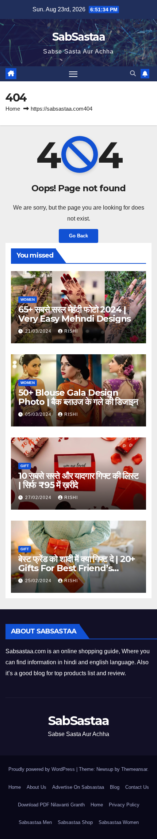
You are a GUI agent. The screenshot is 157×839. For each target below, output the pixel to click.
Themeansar (134, 769)
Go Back (78, 236)
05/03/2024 (39, 414)
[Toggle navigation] (73, 74)
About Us (36, 787)
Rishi (71, 331)
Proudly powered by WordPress (42, 769)
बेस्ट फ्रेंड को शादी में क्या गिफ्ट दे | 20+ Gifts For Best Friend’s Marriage (76, 568)
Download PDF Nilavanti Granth (51, 804)
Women (27, 299)
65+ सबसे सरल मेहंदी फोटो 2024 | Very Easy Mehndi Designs (74, 314)
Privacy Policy (124, 804)
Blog (114, 787)
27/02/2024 (39, 497)
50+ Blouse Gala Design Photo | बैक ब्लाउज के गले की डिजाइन (78, 397)
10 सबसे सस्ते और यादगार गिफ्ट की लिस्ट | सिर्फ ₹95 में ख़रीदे (78, 480)
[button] (133, 73)
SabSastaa (78, 37)
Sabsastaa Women (119, 822)
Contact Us (137, 787)
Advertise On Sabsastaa (78, 787)
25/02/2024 (39, 580)
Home (12, 109)
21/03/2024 (39, 331)
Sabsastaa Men (35, 822)
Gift (24, 466)
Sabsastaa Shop (75, 822)
